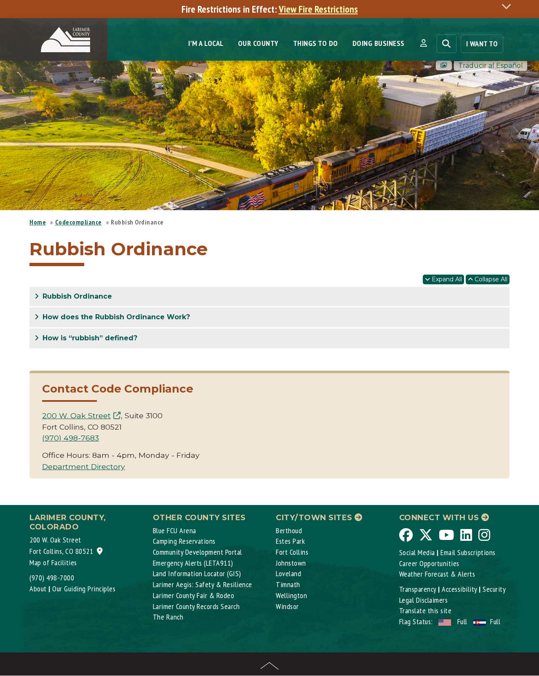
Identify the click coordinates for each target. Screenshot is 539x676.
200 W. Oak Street (76, 415)
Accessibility (459, 589)
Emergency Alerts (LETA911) (193, 563)
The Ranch (168, 617)
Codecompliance (78, 222)
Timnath (288, 584)
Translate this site (425, 610)
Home (37, 222)
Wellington (291, 595)
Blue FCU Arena (174, 530)
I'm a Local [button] (206, 43)
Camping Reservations (184, 541)
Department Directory (83, 466)
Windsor (287, 606)
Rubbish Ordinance (76, 296)
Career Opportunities (429, 563)
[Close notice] (509, 6)
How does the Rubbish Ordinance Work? (115, 317)
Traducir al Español (490, 65)
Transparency (417, 589)
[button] (423, 43)
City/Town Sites (315, 517)
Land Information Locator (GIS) (197, 573)
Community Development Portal (197, 552)
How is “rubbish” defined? (88, 338)
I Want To (482, 43)
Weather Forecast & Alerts (437, 574)
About (38, 588)
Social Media (417, 552)
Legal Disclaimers (423, 600)
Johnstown (291, 563)
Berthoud (289, 530)
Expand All (446, 279)
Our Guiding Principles (83, 588)
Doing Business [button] (378, 43)
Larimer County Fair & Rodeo (194, 595)
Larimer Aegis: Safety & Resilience (202, 584)
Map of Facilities (53, 562)
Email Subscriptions (468, 552)
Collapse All (490, 279)
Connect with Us (440, 517)
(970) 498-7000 (51, 577)
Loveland (288, 573)
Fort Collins (292, 552)
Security (494, 589)
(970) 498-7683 (70, 437)
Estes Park (290, 541)
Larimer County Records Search (196, 606)
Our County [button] (258, 43)
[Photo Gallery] (444, 65)
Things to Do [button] (315, 43)
